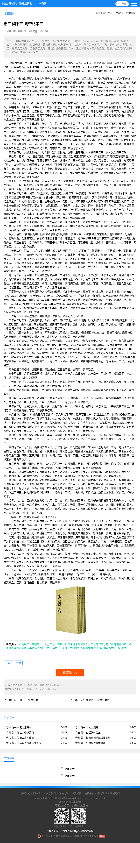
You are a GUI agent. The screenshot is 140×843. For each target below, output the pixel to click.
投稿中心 (89, 793)
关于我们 (51, 793)
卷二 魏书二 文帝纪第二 (27, 699)
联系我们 (25, 793)
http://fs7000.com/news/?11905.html (36, 689)
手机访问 (115, 793)
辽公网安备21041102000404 (56, 836)
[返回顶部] (133, 755)
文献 (118, 13)
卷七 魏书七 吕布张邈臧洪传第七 (92, 737)
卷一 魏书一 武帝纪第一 (18, 727)
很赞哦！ (68, 672)
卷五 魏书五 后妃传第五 (88, 732)
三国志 (8, 663)
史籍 (18, 663)
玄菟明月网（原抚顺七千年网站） (25, 3)
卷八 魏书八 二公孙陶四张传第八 (23, 742)
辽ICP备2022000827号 (86, 836)
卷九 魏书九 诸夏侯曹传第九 (90, 742)
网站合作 (38, 793)
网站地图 (63, 793)
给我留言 (76, 793)
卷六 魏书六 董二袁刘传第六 (21, 737)
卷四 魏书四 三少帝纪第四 (95, 699)
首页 (109, 13)
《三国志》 (130, 13)
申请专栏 (102, 793)
